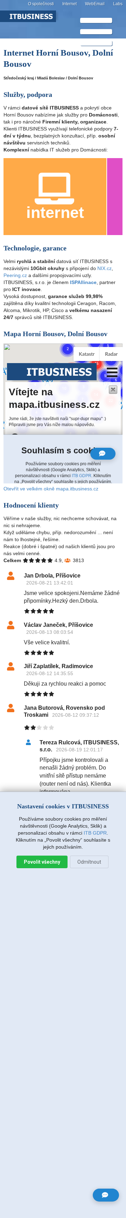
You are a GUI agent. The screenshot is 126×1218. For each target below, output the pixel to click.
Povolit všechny (42, 862)
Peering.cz (15, 275)
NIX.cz (104, 268)
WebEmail (95, 3)
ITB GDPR (95, 833)
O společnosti (41, 3)
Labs (117, 3)
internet (55, 212)
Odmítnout (89, 862)
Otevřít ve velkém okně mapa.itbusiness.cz (51, 488)
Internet (69, 3)
